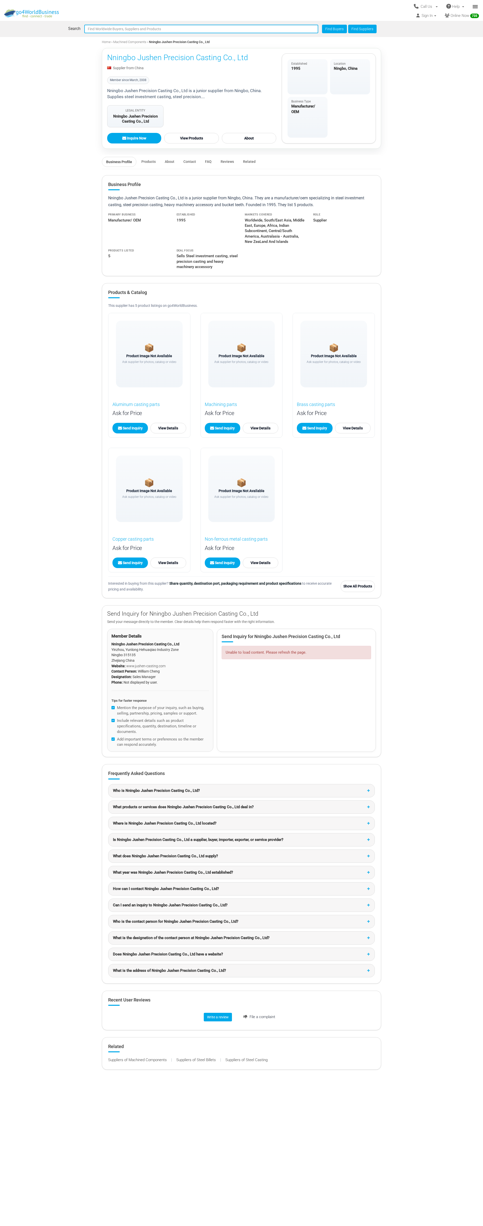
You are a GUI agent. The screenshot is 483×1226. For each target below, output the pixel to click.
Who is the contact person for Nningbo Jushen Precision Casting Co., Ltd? (175, 921)
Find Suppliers (362, 29)
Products (148, 162)
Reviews (227, 162)
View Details (168, 428)
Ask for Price (127, 413)
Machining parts (221, 404)
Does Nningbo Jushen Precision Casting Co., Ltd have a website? (168, 954)
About (249, 138)
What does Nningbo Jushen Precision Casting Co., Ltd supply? (165, 856)
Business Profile (119, 162)
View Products (191, 138)
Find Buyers (334, 29)
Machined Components (130, 42)
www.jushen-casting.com (146, 666)
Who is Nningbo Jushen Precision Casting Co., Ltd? (156, 790)
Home (106, 42)
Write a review (218, 1017)
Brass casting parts (316, 404)
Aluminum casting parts (136, 404)
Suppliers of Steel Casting (246, 1060)
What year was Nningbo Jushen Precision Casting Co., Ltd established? (173, 872)
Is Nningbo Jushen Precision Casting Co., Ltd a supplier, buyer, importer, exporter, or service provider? (198, 839)
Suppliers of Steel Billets (196, 1060)
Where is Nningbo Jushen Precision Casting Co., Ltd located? (164, 823)
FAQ (208, 162)
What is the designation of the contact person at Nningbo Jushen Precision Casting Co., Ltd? (191, 938)
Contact (189, 162)
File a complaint (262, 1017)
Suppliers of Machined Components (138, 1060)
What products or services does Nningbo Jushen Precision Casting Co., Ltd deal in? (183, 807)
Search (74, 28)
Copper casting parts (133, 539)
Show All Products (357, 586)
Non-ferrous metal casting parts (236, 539)
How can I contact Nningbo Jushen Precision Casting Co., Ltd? (166, 888)
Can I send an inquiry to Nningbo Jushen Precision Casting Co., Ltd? (170, 905)
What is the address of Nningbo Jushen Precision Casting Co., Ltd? (169, 970)
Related (249, 162)
